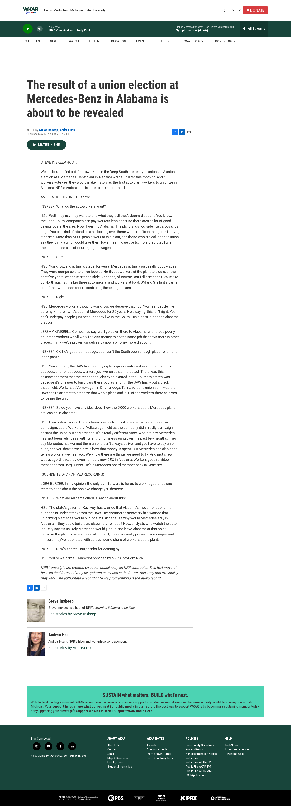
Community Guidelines (200, 745)
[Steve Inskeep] (36, 610)
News (54, 41)
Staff (110, 753)
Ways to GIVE (194, 41)
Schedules (31, 41)
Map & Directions (117, 758)
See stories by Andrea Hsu (70, 647)
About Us (113, 745)
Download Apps (234, 753)
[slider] (46, 29)
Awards (151, 745)
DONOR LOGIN (225, 41)
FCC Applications (196, 775)
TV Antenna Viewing (237, 749)
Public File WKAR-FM (198, 766)
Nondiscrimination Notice (201, 753)
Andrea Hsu (67, 130)
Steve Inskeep (48, 130)
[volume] (39, 28)
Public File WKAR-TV (198, 762)
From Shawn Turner (159, 753)
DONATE (257, 10)
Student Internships (119, 766)
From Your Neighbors (160, 758)
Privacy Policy (194, 749)
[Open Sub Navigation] (43, 41)
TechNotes (231, 745)
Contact (112, 749)
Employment (115, 762)
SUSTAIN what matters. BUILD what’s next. (145, 695)
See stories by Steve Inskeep (72, 613)
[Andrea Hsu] (36, 644)
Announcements (157, 749)
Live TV (235, 10)
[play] (28, 29)
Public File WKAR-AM (199, 771)
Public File (192, 758)
